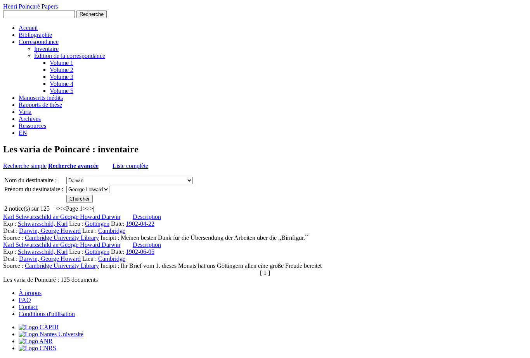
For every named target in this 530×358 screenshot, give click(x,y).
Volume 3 (61, 76)
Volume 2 (61, 69)
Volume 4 (61, 83)
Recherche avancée (73, 165)
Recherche (92, 14)
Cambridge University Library (62, 237)
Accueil (28, 27)
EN (23, 132)
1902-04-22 (140, 223)
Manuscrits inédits (41, 97)
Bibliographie (35, 34)
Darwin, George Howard (50, 230)
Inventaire (46, 48)
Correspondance (39, 41)
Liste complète (130, 165)
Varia (25, 111)
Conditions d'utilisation (47, 314)
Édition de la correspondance (69, 55)
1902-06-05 (140, 251)
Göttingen (97, 223)
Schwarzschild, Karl (43, 223)
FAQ (25, 300)
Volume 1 (61, 62)
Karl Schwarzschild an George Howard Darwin (61, 216)
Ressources (32, 125)
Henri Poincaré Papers (30, 6)
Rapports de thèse (40, 104)
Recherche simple (25, 165)
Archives (30, 118)
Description (147, 216)
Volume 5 (61, 90)
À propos (30, 293)
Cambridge (111, 230)
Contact (28, 307)
